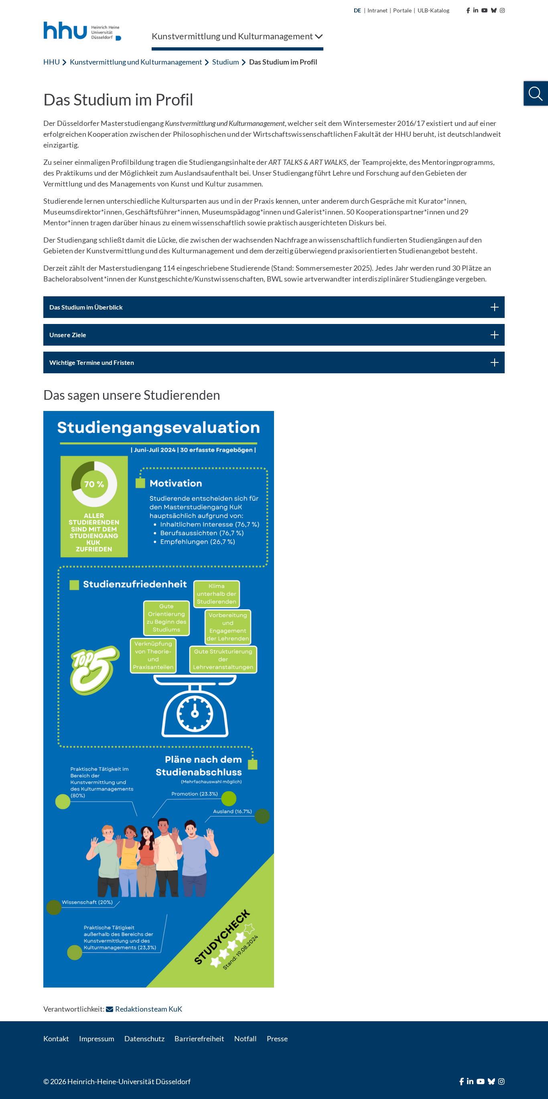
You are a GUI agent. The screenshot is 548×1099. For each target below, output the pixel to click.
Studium (225, 61)
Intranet (377, 10)
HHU (51, 61)
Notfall (245, 1038)
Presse (277, 1038)
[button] (536, 93)
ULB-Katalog (433, 10)
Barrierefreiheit (199, 1038)
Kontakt (56, 1038)
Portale (402, 10)
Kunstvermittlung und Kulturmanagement (136, 61)
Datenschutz (144, 1038)
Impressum (96, 1038)
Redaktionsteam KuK (148, 1008)
